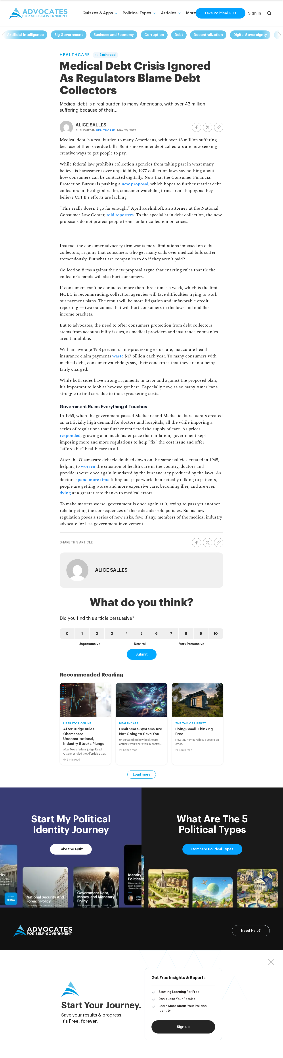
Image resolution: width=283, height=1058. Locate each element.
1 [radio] (82, 633)
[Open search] (269, 13)
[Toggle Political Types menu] (154, 13)
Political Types (137, 13)
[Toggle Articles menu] (179, 13)
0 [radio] (67, 633)
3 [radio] (112, 633)
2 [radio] (97, 633)
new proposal (135, 184)
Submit (142, 654)
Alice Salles (91, 125)
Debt (179, 35)
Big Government (68, 35)
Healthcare (75, 55)
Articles (168, 13)
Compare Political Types (212, 849)
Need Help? (251, 930)
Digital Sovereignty (250, 35)
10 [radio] (216, 633)
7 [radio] (171, 633)
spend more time (92, 479)
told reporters (120, 215)
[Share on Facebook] (196, 127)
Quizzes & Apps (97, 13)
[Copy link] (218, 127)
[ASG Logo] (42, 931)
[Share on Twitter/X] (207, 127)
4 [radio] (126, 633)
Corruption (154, 35)
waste (118, 356)
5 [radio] (141, 633)
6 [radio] (156, 633)
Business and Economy (114, 35)
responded (70, 435)
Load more (141, 774)
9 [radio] (201, 633)
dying (65, 493)
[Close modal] (271, 962)
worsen (88, 466)
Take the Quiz (71, 849)
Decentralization (208, 35)
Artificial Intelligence (25, 35)
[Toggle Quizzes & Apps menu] (116, 13)
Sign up (183, 1027)
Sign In (254, 13)
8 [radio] (186, 633)
